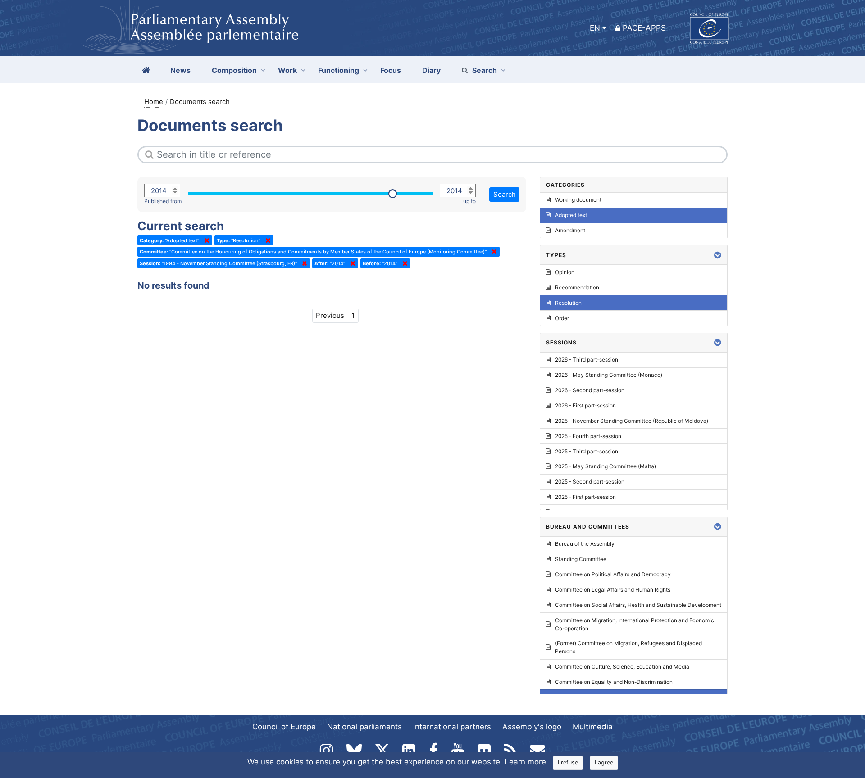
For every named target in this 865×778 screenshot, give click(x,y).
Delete (204, 240)
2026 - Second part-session (589, 390)
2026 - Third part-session (586, 359)
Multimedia (593, 726)
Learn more (525, 761)
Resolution (568, 302)
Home (153, 101)
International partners (452, 726)
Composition (234, 70)
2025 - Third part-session (586, 451)
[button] (717, 255)
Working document (578, 199)
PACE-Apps (644, 27)
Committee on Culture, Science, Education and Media (622, 666)
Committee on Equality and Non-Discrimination (614, 681)
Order (562, 318)
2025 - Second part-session (589, 481)
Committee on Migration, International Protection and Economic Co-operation (634, 624)
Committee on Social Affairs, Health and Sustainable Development (638, 605)
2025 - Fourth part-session (588, 436)
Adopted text (571, 215)
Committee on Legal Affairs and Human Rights (612, 589)
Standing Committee (580, 559)
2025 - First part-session (585, 496)
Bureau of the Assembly (585, 543)
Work (287, 70)
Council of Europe (284, 726)
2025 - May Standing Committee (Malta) (605, 466)
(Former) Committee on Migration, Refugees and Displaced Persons (628, 647)
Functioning (338, 70)
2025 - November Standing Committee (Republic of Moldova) (631, 420)
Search (484, 70)
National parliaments (364, 726)
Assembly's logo (531, 726)
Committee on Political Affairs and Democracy (613, 574)
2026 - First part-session (585, 405)
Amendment (570, 230)
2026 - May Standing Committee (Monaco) (608, 374)
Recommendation (577, 287)
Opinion (564, 272)
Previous (330, 315)
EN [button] (595, 27)
